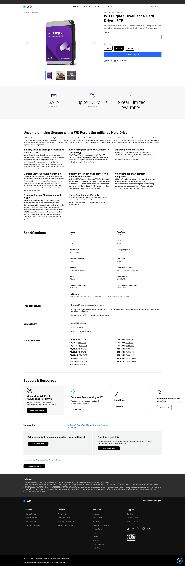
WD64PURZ (83, 355)
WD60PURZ (82, 352)
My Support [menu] (154, 6)
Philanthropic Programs (66, 521)
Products (76, 6)
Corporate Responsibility (100, 525)
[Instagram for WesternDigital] (128, 528)
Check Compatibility (109, 448)
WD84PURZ (130, 355)
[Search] (160, 6)
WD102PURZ (131, 358)
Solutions (87, 6)
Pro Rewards (62, 514)
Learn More (77, 409)
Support (97, 6)
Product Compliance (50, 558)
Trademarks (38, 558)
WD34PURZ (130, 346)
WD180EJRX (84, 364)
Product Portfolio (31, 518)
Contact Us (96, 548)
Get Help (130, 514)
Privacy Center (97, 529)
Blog (94, 533)
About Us (95, 514)
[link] (108, 61)
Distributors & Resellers (33, 525)
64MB (108, 48)
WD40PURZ (82, 349)
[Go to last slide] (27, 43)
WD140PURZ (131, 361)
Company (108, 6)
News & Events (97, 518)
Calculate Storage (38, 444)
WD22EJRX (130, 340)
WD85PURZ (83, 358)
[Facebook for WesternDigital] (144, 528)
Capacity (107, 33)
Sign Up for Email (31, 514)
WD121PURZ (84, 361)
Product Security (132, 521)
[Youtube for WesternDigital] (149, 528)
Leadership (96, 521)
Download (120, 406)
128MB (130, 48)
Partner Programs (64, 518)
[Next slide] (94, 43)
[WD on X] (138, 528)
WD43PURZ (130, 349)
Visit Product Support (37, 410)
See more (154, 28)
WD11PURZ (82, 340)
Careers (95, 537)
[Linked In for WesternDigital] (133, 528)
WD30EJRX (129, 343)
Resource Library (132, 518)
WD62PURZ (130, 352)
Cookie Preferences (63, 558)
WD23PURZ (82, 343)
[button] (49, 75)
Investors (95, 540)
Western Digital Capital (66, 525)
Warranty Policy (30, 521)
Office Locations (98, 544)
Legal (31, 558)
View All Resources (34, 466)
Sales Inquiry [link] (132, 54)
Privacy (26, 558)
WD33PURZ (83, 346)
